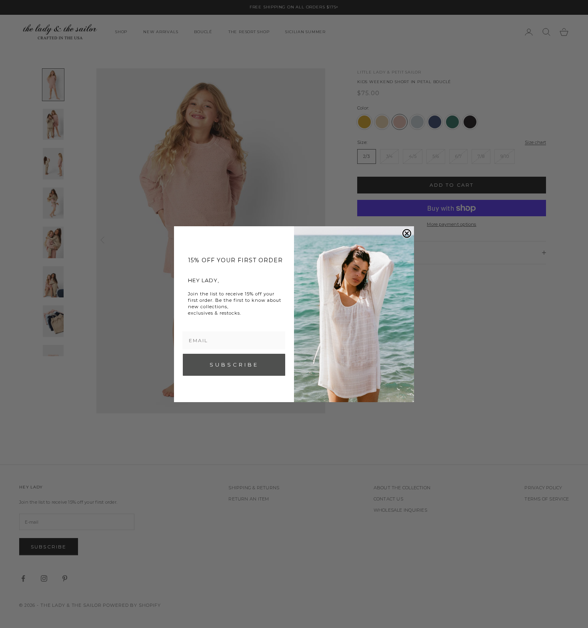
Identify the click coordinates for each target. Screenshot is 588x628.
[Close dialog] (407, 233)
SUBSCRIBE (234, 364)
